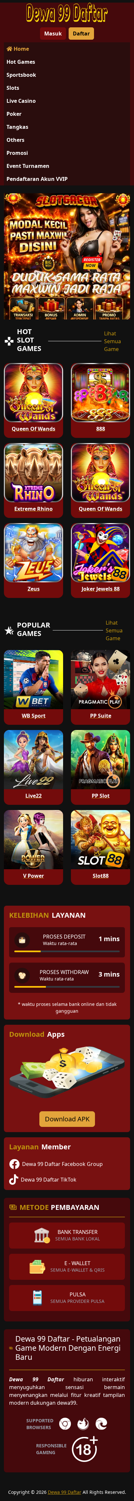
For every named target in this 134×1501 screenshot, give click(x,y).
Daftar (81, 33)
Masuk (53, 33)
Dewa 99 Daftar (64, 1492)
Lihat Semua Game (112, 341)
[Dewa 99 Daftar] (67, 12)
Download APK (67, 1119)
